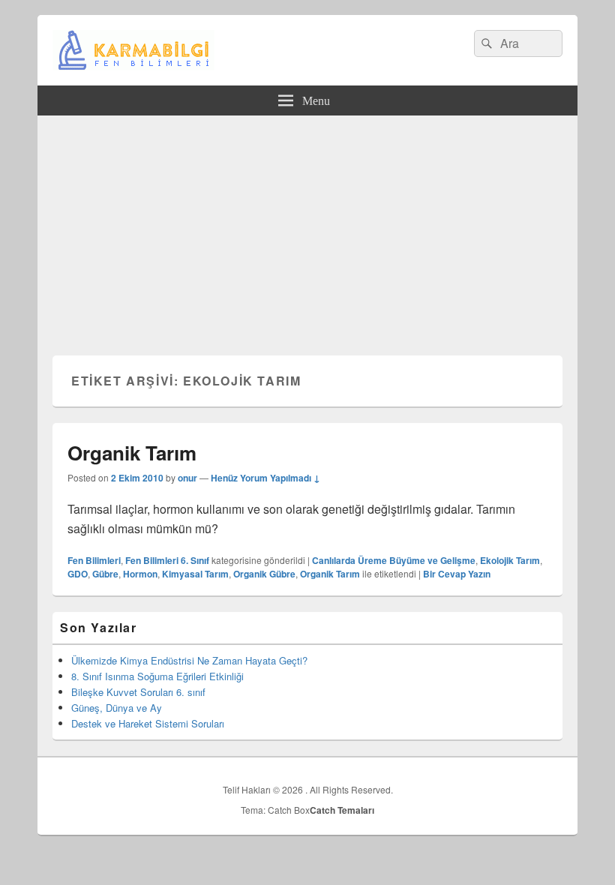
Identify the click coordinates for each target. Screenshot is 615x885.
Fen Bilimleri (94, 560)
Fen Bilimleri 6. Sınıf (167, 560)
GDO (78, 573)
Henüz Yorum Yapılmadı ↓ (265, 477)
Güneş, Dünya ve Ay (116, 707)
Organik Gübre (264, 573)
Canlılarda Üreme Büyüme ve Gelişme (394, 560)
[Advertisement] (308, 228)
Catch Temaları (342, 810)
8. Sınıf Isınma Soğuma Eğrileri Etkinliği (157, 676)
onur (187, 477)
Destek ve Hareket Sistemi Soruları (147, 723)
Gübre (105, 573)
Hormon (140, 573)
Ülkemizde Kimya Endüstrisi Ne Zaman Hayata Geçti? (189, 660)
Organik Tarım (132, 452)
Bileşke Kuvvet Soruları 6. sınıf (138, 692)
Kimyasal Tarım (195, 573)
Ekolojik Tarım (510, 560)
